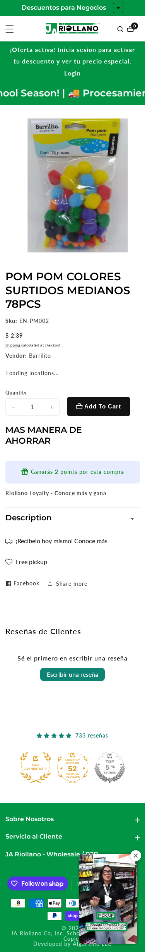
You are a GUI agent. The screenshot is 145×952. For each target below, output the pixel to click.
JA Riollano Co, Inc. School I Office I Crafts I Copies (72, 936)
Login (72, 73)
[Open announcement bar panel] (118, 8)
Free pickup (31, 561)
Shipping (12, 345)
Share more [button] (71, 583)
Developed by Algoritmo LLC (72, 944)
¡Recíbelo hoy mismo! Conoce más (61, 540)
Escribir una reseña (72, 674)
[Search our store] (121, 29)
